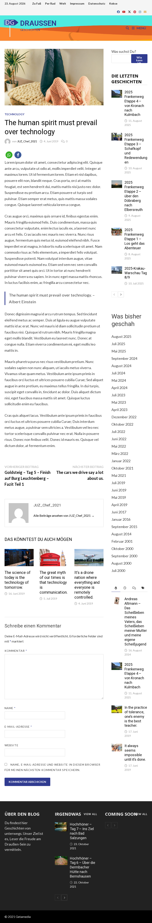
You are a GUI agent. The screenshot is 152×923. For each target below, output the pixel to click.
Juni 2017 (118, 512)
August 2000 (121, 563)
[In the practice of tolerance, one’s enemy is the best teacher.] (116, 708)
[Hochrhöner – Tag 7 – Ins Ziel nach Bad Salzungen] (61, 825)
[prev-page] (114, 294)
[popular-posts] (116, 588)
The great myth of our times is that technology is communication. (53, 582)
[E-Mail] (145, 11)
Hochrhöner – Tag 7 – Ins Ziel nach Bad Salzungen (82, 831)
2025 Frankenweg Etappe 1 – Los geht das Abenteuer (134, 239)
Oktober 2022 (122, 424)
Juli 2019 (118, 483)
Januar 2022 (120, 461)
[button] (9, 154)
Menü (141, 28)
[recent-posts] (124, 588)
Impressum (77, 3)
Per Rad (50, 3)
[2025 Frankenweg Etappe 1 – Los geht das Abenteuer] (116, 230)
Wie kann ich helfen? (139, 59)
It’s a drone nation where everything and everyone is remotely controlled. (87, 585)
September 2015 (124, 526)
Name (10, 708)
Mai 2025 (118, 351)
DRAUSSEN (38, 23)
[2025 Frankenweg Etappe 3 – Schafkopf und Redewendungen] (116, 135)
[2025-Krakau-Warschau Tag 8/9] (116, 269)
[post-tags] (142, 588)
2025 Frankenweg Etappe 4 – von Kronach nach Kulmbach (134, 103)
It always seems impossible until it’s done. (135, 752)
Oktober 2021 (122, 468)
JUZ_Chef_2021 (27, 141)
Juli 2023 (118, 395)
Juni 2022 (118, 439)
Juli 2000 (118, 570)
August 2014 (121, 534)
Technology (14, 114)
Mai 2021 (118, 475)
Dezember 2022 (123, 417)
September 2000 (124, 556)
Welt (62, 3)
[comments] (134, 588)
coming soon (121, 814)
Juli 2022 (118, 431)
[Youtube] (124, 11)
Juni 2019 (118, 490)
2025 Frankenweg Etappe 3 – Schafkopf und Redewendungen (135, 148)
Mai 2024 (118, 380)
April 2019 (119, 505)
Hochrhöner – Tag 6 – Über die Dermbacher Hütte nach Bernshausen (82, 867)
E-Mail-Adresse (18, 726)
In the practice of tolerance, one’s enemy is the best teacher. (135, 716)
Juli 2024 (118, 373)
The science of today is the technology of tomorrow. (17, 580)
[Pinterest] (135, 11)
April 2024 (119, 387)
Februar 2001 (121, 541)
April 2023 (119, 409)
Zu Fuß (36, 3)
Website (11, 745)
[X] (129, 11)
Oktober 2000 (122, 548)
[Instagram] (140, 11)
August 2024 (121, 366)
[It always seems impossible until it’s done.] (116, 746)
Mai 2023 (118, 402)
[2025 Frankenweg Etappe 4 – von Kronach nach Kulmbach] (116, 92)
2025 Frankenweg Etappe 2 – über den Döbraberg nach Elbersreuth (134, 196)
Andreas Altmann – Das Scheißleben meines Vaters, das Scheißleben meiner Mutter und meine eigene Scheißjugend (135, 621)
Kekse (113, 3)
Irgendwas (68, 814)
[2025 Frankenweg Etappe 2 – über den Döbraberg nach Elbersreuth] (116, 183)
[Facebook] (118, 11)
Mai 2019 (118, 497)
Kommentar (16, 650)
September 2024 (124, 358)
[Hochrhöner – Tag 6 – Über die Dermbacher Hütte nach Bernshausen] (61, 859)
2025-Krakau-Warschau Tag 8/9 (135, 273)
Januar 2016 (120, 519)
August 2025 (121, 336)
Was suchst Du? (123, 51)
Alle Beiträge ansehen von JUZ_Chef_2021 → (63, 515)
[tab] (116, 588)
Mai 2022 (118, 446)
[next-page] (121, 294)
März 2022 (119, 453)
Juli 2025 (118, 344)
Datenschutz (96, 3)
